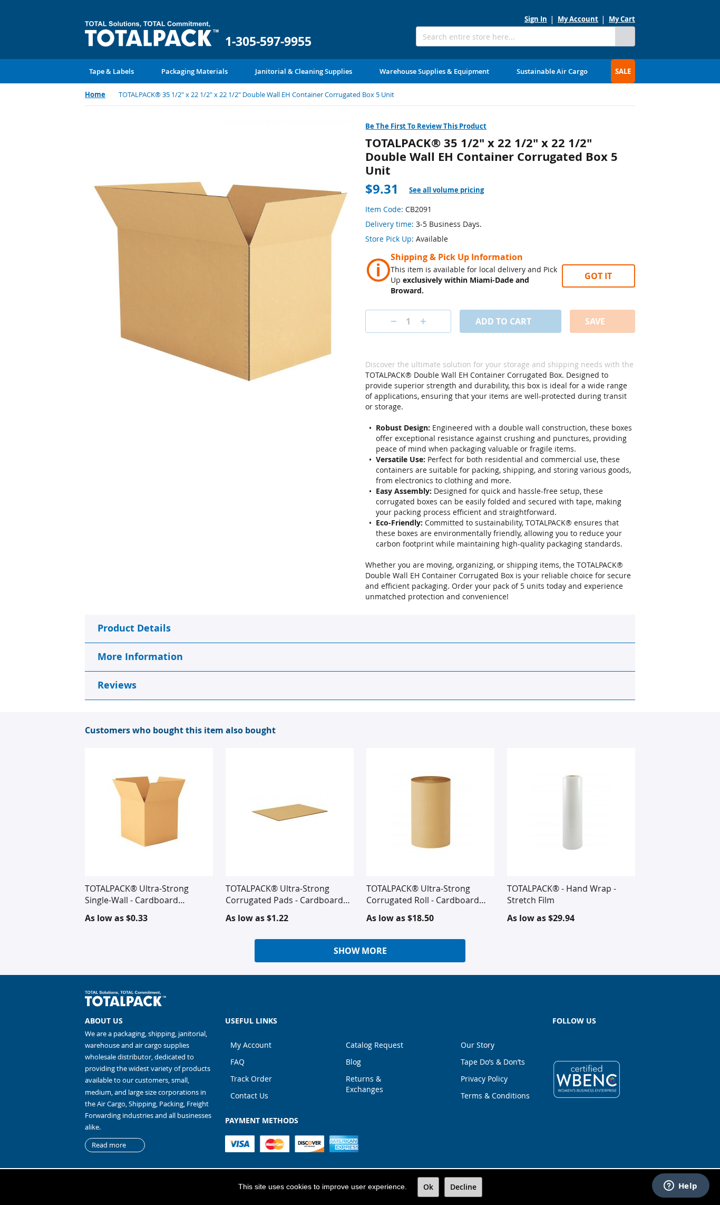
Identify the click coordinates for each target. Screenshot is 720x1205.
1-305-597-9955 (268, 41)
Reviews (117, 685)
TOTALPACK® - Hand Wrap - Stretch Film (561, 894)
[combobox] (515, 36)
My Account (578, 19)
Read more (109, 1145)
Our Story (477, 1045)
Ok (428, 1187)
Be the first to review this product (426, 126)
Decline (463, 1187)
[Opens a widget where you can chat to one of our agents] (680, 1186)
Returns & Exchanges (364, 1084)
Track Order (251, 1079)
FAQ (237, 1062)
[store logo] (152, 34)
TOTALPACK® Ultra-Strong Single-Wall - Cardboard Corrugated (137, 894)
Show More (360, 951)
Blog (353, 1062)
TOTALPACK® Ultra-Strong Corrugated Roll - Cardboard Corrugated (422, 894)
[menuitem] (111, 71)
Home (95, 94)
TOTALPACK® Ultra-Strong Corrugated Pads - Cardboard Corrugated (284, 894)
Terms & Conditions (495, 1096)
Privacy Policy (484, 1079)
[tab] (453, 190)
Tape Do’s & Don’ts (493, 1062)
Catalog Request (374, 1045)
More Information (140, 656)
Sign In (535, 19)
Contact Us (249, 1096)
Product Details (134, 628)
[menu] (360, 71)
